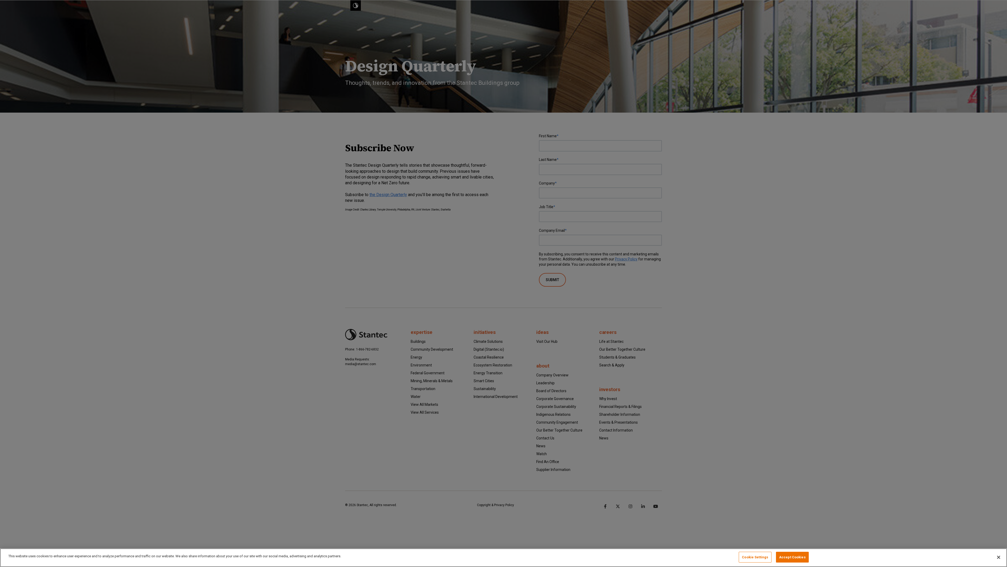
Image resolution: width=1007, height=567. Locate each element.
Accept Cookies (792, 557)
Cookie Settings (755, 557)
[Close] (998, 557)
